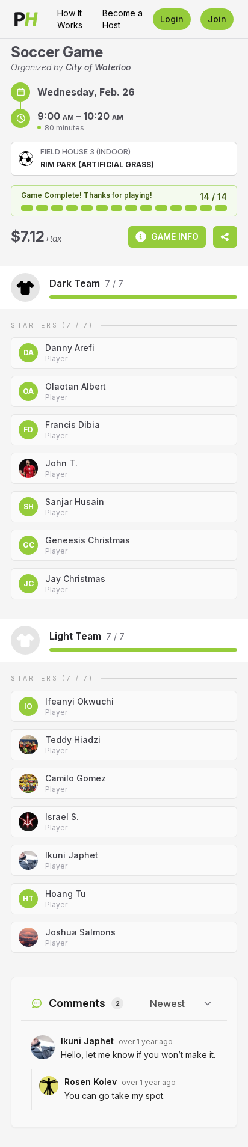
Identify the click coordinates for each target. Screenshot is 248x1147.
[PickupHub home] (26, 19)
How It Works (69, 19)
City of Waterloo (98, 67)
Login (172, 19)
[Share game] (225, 237)
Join (217, 19)
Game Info (175, 236)
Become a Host (122, 19)
